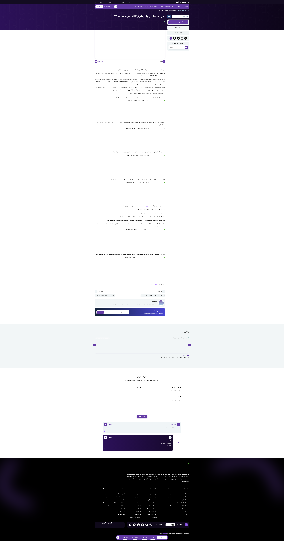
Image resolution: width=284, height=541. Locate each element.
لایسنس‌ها (122, 512)
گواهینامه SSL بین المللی (119, 503)
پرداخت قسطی (125, 537)
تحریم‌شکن (122, 509)
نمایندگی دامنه (121, 500)
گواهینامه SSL (153, 6)
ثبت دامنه (145, 6)
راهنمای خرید (135, 537)
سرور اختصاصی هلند (152, 506)
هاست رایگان (138, 515)
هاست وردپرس (137, 497)
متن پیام (177, 396)
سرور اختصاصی (153, 494)
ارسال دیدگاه (142, 416)
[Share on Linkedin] (182, 38)
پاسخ (105, 431)
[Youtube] (146, 524)
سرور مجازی (186, 494)
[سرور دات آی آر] (182, 2)
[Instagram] (138, 524)
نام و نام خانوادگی (176, 387)
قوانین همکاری (105, 506)
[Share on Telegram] (185, 38)
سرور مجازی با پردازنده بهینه (183, 503)
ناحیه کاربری (103, 2)
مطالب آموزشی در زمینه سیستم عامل (102, 338)
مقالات (117, 2)
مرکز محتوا (184, 10)
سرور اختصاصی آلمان (152, 503)
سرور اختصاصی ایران (152, 497)
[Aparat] (150, 524)
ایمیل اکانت (145, 206)
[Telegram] (130, 524)
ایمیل (138, 387)
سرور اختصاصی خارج (152, 500)
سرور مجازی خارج (185, 500)
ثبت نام (152, 537)
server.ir (156, 284)
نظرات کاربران (178, 33)
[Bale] (134, 524)
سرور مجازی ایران (185, 497)
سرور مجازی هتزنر (185, 506)
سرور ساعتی (170, 503)
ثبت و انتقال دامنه (121, 494)
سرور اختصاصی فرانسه (152, 509)
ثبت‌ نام (97, 2)
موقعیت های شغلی (104, 503)
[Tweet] (178, 38)
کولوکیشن (154, 517)
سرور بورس (186, 515)
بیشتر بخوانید (178, 28)
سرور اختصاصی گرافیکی (151, 515)
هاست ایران (138, 506)
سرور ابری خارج (170, 500)
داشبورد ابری (99, 6)
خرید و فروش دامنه (120, 497)
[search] (169, 16)
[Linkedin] (142, 524)
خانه (188, 10)
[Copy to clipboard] (174, 38)
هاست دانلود (138, 503)
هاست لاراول (138, 512)
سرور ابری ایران (170, 497)
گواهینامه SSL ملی (120, 506)
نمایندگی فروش (111, 2)
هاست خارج (138, 509)
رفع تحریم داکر (121, 515)
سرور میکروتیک (185, 509)
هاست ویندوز (138, 500)
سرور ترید (187, 512)
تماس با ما (123, 2)
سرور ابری (185, 6)
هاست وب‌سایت (137, 494)
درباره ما (129, 2)
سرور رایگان (170, 506)
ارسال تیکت (169, 525)
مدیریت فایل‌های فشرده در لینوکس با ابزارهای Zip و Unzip (174, 358)
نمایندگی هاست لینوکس (135, 517)
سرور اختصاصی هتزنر (152, 512)
